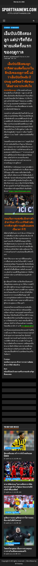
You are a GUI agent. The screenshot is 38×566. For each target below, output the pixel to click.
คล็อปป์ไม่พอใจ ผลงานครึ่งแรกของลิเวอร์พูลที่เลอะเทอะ (19, 371)
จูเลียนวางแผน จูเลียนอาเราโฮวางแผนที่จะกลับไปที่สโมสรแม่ (19, 505)
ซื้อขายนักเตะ (16, 512)
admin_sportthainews (11, 57)
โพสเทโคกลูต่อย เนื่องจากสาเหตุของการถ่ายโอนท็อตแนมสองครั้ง (19, 536)
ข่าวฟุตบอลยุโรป (14, 27)
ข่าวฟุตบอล (7, 27)
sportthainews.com (19, 9)
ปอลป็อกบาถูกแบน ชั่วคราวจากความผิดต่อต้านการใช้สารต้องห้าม (18, 362)
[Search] (33, 21)
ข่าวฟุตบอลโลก (16, 543)
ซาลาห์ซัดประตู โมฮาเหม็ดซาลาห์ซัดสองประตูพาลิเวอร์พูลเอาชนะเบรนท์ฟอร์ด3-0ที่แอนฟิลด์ (19, 471)
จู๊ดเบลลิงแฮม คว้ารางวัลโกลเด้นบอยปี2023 (19, 440)
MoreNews (30, 561)
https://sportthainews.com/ (20, 191)
